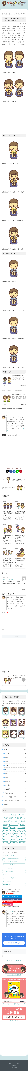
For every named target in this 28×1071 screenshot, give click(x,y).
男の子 (14, 435)
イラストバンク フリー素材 (10, 861)
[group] (14, 680)
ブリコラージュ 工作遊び (9, 878)
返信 (24, 589)
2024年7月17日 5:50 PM (7, 579)
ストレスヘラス (7, 881)
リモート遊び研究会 (8, 868)
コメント (5, 612)
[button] (24, 680)
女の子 (20, 435)
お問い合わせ (14, 1067)
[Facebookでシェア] (10, 471)
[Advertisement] (14, 118)
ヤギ (13, 738)
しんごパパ (10, 911)
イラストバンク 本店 (14, 1063)
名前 (3, 629)
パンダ (22, 727)
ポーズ (13, 727)
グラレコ (21, 738)
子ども (5, 715)
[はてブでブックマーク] (14, 471)
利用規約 (14, 1065)
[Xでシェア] (7, 471)
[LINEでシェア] (17, 471)
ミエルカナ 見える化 (8, 871)
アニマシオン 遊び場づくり (10, 865)
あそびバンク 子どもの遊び (10, 855)
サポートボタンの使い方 (14, 960)
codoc (24, 955)
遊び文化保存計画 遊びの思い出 (11, 858)
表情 (5, 727)
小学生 (9, 435)
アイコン (13, 715)
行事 (4, 435)
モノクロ (21, 715)
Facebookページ (7, 884)
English (5, 874)
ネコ (5, 738)
